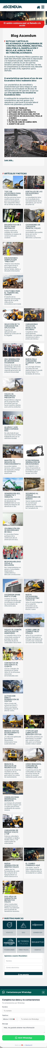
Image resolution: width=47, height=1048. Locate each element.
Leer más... (8, 160)
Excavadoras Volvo (12, 95)
